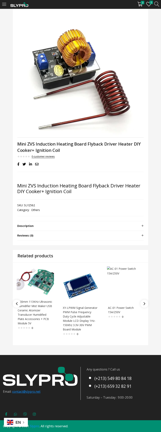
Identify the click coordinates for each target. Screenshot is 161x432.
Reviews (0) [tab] (25, 235)
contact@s (19, 391)
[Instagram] (34, 414)
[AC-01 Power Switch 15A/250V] (125, 285)
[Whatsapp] (15, 414)
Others (35, 210)
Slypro (34, 426)
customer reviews (43, 156)
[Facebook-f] (6, 414)
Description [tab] (25, 226)
